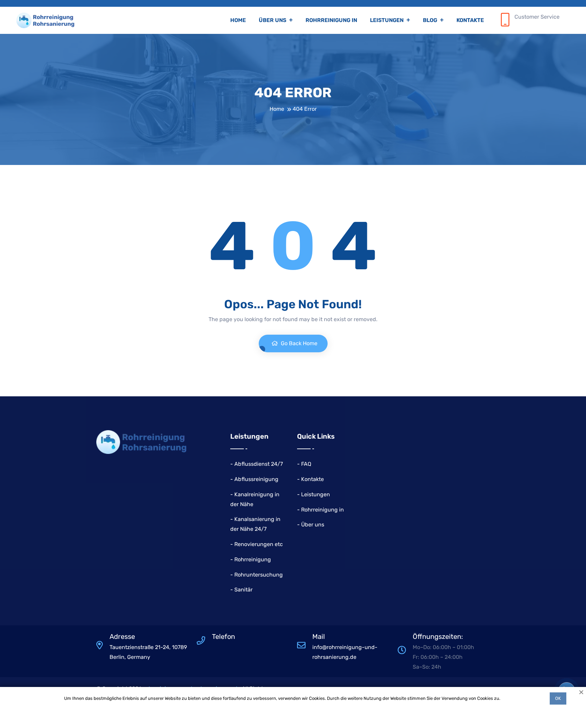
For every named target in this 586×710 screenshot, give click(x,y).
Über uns (273, 20)
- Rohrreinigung (250, 559)
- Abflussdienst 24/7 (256, 464)
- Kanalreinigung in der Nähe (254, 499)
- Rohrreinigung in (320, 509)
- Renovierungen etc (256, 544)
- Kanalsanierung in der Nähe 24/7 (255, 524)
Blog (430, 20)
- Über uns (310, 524)
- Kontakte (310, 479)
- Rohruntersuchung (256, 574)
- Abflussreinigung (254, 479)
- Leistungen (313, 494)
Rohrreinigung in (331, 20)
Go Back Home (298, 343)
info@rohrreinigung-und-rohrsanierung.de (344, 652)
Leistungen (387, 20)
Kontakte (470, 20)
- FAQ (304, 464)
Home (238, 20)
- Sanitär (241, 589)
